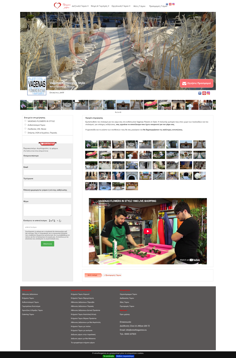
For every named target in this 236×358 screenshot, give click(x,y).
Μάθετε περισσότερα (125, 356)
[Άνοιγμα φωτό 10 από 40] (150, 105)
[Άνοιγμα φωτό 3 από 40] (54, 105)
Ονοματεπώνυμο (31, 155)
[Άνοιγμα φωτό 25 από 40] (172, 165)
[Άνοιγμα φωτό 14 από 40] (205, 105)
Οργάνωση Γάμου (120, 6)
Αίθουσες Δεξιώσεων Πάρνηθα (82, 302)
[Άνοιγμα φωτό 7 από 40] (109, 105)
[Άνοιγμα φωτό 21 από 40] (118, 165)
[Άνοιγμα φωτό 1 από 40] (26, 105)
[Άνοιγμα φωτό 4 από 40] (68, 105)
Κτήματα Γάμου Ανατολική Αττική (83, 314)
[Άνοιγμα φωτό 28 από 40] (91, 175)
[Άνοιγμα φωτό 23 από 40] (145, 165)
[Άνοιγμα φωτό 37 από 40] (91, 186)
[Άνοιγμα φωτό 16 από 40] (172, 154)
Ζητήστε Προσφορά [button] (199, 83)
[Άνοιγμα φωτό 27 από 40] (199, 165)
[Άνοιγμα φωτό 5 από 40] (81, 105)
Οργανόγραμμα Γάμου (128, 294)
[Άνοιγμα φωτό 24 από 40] (159, 165)
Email (25, 167)
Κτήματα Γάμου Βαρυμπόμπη (82, 298)
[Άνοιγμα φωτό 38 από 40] (105, 186)
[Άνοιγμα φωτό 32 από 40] (145, 175)
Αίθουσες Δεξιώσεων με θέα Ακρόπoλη (86, 322)
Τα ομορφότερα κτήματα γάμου (83, 343)
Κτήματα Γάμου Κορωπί (80, 294)
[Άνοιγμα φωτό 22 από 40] (132, 165)
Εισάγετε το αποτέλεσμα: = (40, 220)
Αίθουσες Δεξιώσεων (30, 294)
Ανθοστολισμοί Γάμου (30, 302)
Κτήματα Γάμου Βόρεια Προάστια (83, 318)
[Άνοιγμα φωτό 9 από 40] (137, 105)
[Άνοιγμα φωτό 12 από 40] (178, 105)
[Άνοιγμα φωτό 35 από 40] (186, 175)
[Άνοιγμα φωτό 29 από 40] (105, 175)
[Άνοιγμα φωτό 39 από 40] (118, 186)
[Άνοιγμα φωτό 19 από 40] (91, 165)
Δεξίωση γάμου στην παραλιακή (83, 334)
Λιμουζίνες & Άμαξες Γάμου (32, 310)
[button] (167, 4)
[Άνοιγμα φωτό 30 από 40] (118, 175)
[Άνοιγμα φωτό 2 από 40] (40, 105)
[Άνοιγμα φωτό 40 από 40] (132, 186)
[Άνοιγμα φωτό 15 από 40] (159, 154)
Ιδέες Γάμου (139, 6)
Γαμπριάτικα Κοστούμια (31, 306)
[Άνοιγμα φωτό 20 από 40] (105, 165)
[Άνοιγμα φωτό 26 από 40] (186, 165)
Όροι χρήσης (125, 314)
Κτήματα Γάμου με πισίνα (80, 326)
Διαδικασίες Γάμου (127, 298)
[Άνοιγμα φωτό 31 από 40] (132, 175)
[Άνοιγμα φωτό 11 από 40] (164, 105)
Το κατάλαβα (108, 356)
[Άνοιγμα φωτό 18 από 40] (199, 154)
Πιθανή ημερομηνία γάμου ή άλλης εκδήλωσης (45, 190)
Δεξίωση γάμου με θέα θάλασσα (83, 338)
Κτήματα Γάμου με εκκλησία (81, 330)
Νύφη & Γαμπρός (99, 6)
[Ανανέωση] (60, 221)
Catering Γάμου (28, 314)
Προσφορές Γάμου (158, 6)
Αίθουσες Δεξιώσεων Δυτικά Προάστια (85, 310)
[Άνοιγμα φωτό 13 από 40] (192, 105)
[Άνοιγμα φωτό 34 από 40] (172, 175)
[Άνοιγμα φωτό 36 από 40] (199, 175)
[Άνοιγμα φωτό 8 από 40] (123, 105)
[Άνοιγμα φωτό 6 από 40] (95, 105)
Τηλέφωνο (28, 178)
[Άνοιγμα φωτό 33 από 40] (159, 175)
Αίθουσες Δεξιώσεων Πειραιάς (82, 306)
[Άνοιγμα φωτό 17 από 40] (186, 154)
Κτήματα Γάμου (28, 298)
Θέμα (25, 201)
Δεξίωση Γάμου (79, 6)
